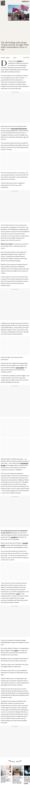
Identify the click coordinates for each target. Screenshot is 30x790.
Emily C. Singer (5, 57)
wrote (18, 593)
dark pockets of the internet (19, 128)
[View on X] (15, 161)
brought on (14, 537)
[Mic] (3, 3)
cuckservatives (20, 367)
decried (19, 61)
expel (16, 650)
